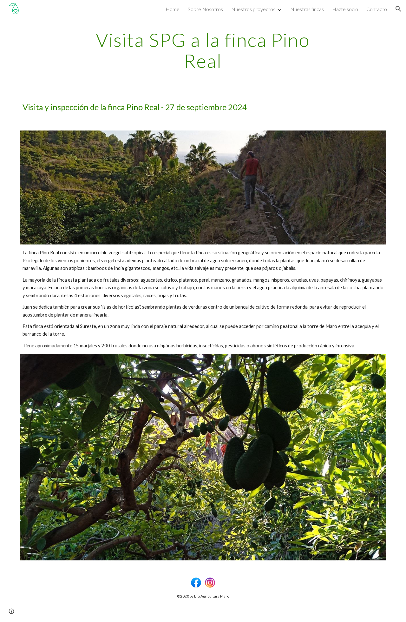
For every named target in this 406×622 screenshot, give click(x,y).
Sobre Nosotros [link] (205, 9)
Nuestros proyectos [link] (253, 9)
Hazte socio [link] (345, 9)
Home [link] (173, 9)
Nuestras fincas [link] (307, 9)
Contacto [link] (376, 9)
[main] (203, 50)
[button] (398, 9)
